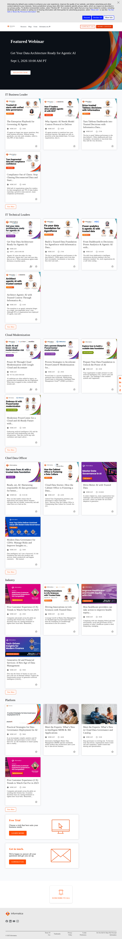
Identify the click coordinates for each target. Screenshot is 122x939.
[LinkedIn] (10, 923)
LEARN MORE (17, 833)
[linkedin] (120, 382)
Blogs (30, 26)
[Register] (31, 266)
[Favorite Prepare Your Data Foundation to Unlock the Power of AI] (112, 389)
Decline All (97, 17)
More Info (109, 17)
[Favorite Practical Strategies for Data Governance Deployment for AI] (36, 751)
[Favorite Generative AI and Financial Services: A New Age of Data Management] (36, 684)
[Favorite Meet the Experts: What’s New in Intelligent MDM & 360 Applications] (74, 751)
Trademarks (57, 934)
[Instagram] (17, 923)
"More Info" (95, 10)
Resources (23, 26)
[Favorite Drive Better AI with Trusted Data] (112, 511)
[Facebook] (7, 923)
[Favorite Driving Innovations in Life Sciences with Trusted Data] (74, 631)
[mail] (120, 378)
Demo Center (105, 26)
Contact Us (88, 26)
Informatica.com (43, 26)
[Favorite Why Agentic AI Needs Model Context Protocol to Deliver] (74, 146)
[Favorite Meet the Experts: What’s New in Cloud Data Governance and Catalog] (112, 751)
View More (10, 207)
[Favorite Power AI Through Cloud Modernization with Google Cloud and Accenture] (36, 389)
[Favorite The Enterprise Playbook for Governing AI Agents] (36, 146)
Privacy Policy (70, 934)
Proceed (87, 17)
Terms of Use (47, 934)
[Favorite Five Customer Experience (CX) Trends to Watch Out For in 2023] (36, 631)
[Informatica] (11, 26)
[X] (120, 386)
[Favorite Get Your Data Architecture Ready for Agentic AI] (36, 266)
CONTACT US (17, 862)
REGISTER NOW (20, 72)
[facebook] (120, 390)
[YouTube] (14, 923)
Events (35, 26)
